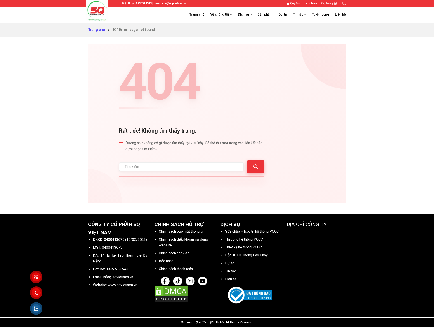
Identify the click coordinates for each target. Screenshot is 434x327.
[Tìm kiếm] (344, 3)
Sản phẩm (265, 14)
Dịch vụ (243, 14)
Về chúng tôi (219, 14)
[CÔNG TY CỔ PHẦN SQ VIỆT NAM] (103, 10)
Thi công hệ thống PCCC (244, 239)
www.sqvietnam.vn (122, 285)
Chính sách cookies (174, 253)
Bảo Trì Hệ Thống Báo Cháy (246, 255)
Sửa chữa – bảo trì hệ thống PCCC (252, 231)
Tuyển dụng (320, 14)
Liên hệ (340, 14)
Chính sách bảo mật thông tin (181, 231)
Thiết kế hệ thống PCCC (243, 247)
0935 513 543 (117, 269)
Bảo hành (166, 261)
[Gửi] (255, 166)
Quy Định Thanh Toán (303, 3)
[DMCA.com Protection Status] (171, 294)
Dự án (282, 14)
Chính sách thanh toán (176, 269)
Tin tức (298, 14)
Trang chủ (196, 14)
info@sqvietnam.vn (118, 277)
